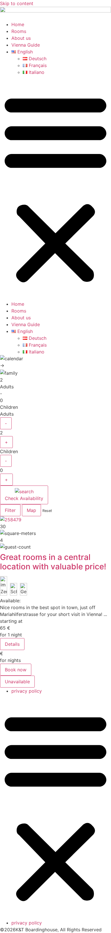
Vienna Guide (25, 45)
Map (31, 510)
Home (17, 24)
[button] (55, 188)
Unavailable (17, 681)
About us (21, 38)
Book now (15, 669)
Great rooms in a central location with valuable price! (53, 562)
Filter (10, 510)
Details (12, 644)
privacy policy (26, 691)
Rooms (18, 31)
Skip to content (16, 3)
